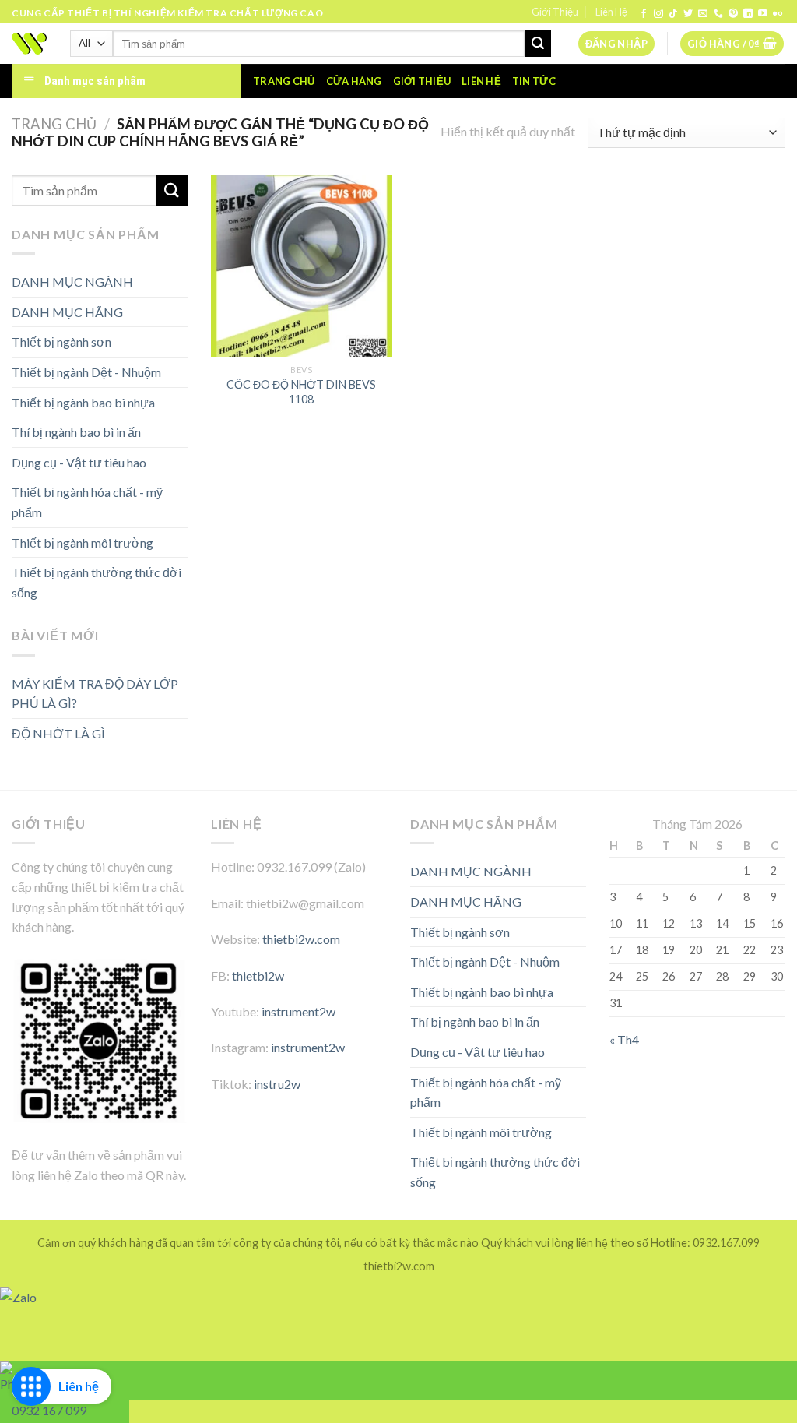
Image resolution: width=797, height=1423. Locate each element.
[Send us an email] (702, 14)
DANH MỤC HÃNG (67, 312)
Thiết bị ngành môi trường (82, 542)
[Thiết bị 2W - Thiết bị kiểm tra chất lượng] (29, 44)
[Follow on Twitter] (688, 14)
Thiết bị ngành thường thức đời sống (96, 582)
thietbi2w (258, 975)
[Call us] (718, 14)
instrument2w (298, 1011)
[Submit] (538, 43)
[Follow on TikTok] (673, 14)
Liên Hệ (611, 11)
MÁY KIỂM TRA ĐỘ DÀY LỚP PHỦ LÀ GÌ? (95, 693)
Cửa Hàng (354, 81)
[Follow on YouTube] (762, 14)
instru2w (277, 1083)
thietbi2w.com (301, 939)
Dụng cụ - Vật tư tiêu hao (79, 462)
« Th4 (624, 1039)
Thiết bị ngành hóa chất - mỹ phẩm (87, 502)
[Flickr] (777, 14)
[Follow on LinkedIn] (748, 14)
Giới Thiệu (555, 11)
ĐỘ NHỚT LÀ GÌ (58, 733)
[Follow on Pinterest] (733, 14)
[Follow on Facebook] (643, 14)
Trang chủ (283, 81)
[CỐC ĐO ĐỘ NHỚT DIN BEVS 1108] (301, 266)
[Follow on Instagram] (658, 14)
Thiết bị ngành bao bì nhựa (83, 402)
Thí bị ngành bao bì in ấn (76, 431)
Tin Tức (534, 81)
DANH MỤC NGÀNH (72, 281)
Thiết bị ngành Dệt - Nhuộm (86, 372)
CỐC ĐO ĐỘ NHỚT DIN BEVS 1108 (301, 392)
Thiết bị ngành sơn (61, 341)
